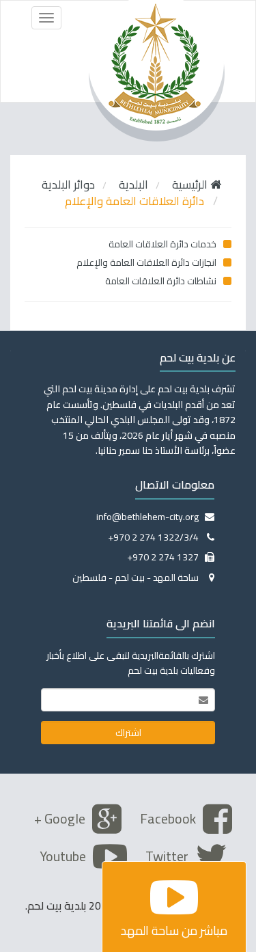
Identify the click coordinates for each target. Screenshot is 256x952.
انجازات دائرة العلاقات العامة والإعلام (147, 262)
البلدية (133, 184)
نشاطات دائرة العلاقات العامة (161, 281)
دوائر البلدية (68, 184)
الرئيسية (191, 184)
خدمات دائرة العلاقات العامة (163, 244)
